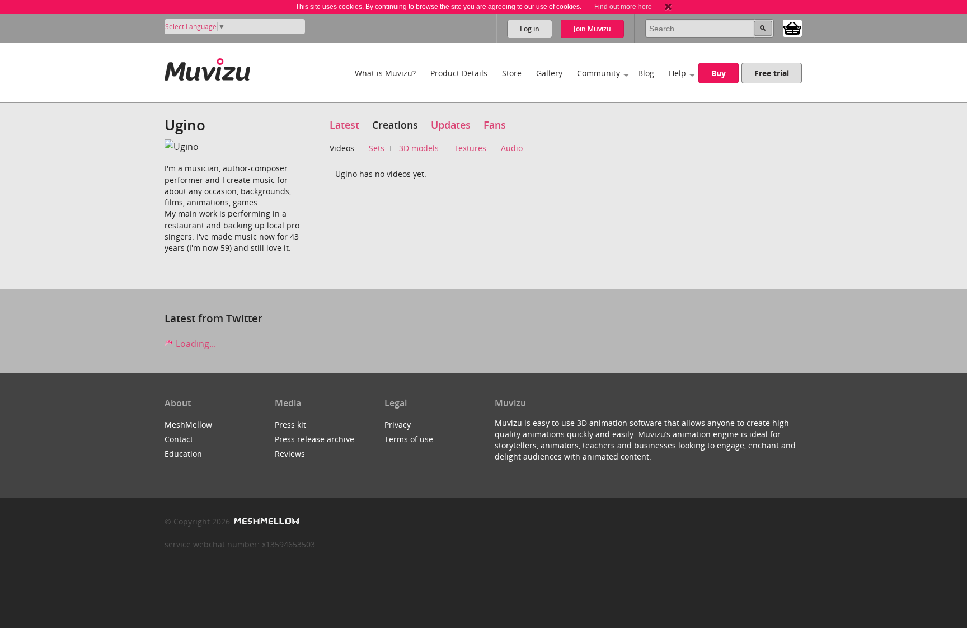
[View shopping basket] (792, 27)
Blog (646, 73)
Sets (376, 148)
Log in (529, 29)
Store (512, 73)
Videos (342, 148)
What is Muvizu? (385, 73)
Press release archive (314, 439)
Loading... (194, 344)
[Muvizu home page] (207, 67)
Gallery (549, 73)
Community (598, 73)
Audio (512, 148)
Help (677, 73)
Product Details (458, 73)
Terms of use (408, 439)
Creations (395, 125)
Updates (451, 125)
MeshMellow (188, 424)
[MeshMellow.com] (265, 521)
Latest (344, 125)
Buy (718, 73)
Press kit (290, 424)
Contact (179, 439)
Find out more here (623, 7)
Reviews (290, 453)
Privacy (397, 424)
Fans (495, 125)
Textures (470, 148)
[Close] (668, 7)
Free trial (771, 73)
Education (183, 453)
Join (592, 29)
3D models (419, 148)
